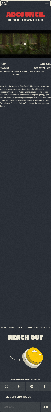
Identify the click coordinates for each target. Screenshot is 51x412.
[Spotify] (32, 386)
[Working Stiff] (4, 3)
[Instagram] (6, 386)
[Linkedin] (19, 386)
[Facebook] (44, 386)
